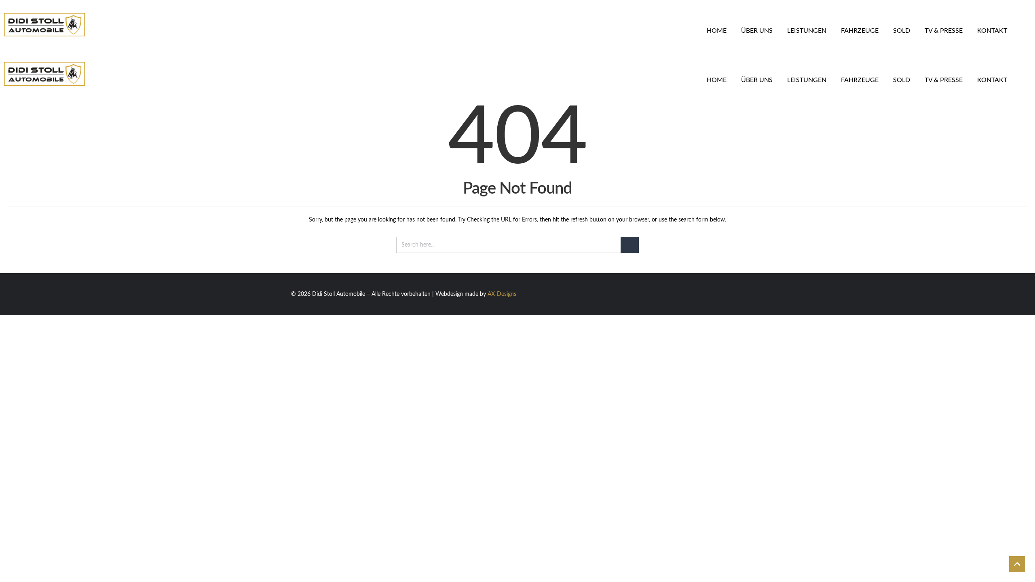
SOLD (901, 30)
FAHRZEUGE (860, 30)
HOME (717, 30)
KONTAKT (992, 30)
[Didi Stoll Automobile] (111, 24)
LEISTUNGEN (806, 30)
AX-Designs (502, 294)
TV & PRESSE (944, 30)
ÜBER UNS (757, 30)
